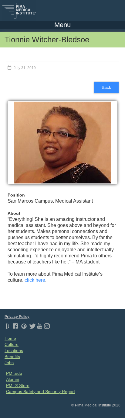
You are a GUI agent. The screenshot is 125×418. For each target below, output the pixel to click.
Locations (14, 350)
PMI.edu (14, 373)
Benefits (12, 356)
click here (35, 280)
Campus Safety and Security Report (40, 391)
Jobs (9, 362)
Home (10, 338)
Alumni (12, 379)
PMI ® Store (17, 385)
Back (106, 87)
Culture (12, 344)
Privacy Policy (17, 317)
